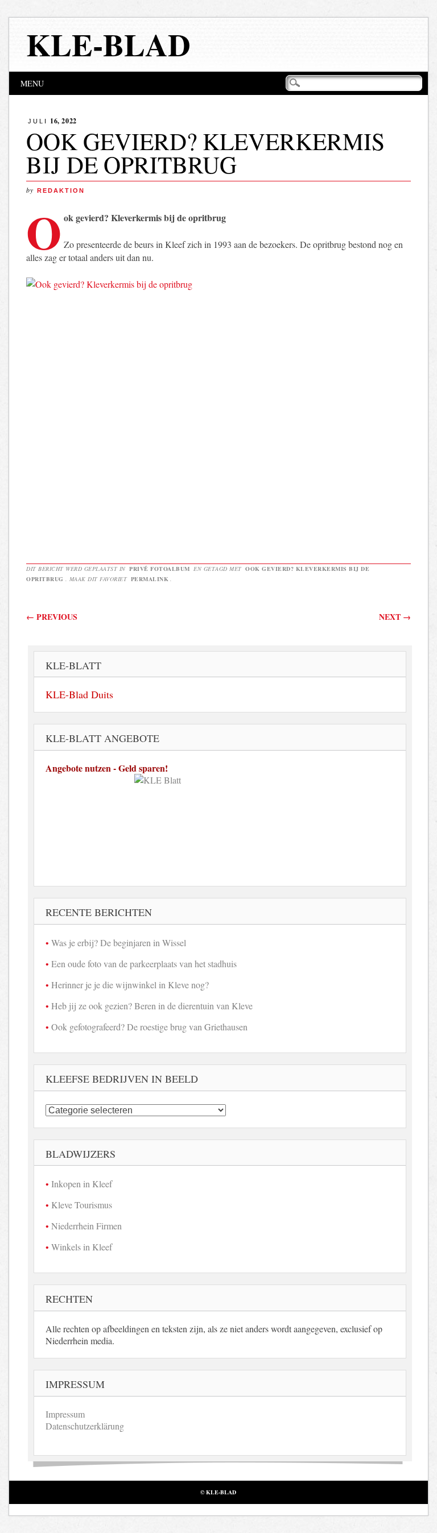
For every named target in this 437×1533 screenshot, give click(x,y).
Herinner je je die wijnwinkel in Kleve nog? (130, 985)
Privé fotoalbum (159, 569)
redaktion (61, 190)
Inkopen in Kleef (81, 1184)
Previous (51, 617)
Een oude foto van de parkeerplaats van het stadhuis (144, 963)
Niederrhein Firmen (86, 1226)
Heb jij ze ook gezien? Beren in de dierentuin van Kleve (152, 1006)
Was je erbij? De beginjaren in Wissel (118, 942)
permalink (150, 579)
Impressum (65, 1414)
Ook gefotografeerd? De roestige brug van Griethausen (149, 1027)
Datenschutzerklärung (85, 1426)
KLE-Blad (108, 44)
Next (395, 617)
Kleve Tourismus (81, 1205)
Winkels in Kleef (81, 1247)
